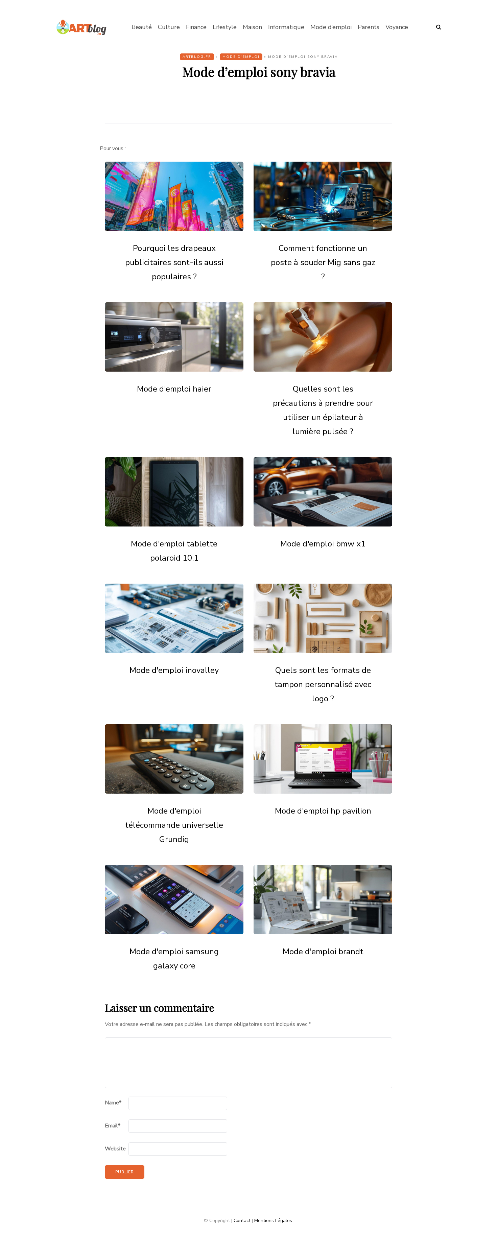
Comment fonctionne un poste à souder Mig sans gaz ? (323, 262)
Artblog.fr (197, 56)
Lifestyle (225, 27)
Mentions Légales (273, 1220)
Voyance (396, 27)
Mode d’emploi (331, 27)
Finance (196, 27)
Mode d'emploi (241, 56)
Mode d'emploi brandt (323, 951)
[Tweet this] (71, 126)
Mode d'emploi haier (174, 388)
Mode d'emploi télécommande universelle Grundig (174, 825)
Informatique (286, 27)
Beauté (142, 27)
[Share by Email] (71, 177)
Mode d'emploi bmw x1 (322, 543)
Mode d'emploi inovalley (174, 670)
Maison (252, 27)
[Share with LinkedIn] (71, 143)
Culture (169, 27)
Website (115, 1148)
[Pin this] (71, 160)
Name (113, 1102)
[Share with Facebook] (71, 109)
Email (112, 1125)
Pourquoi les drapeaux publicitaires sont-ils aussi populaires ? (174, 262)
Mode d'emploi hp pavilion (323, 810)
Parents (368, 27)
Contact (242, 1220)
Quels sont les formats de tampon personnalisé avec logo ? (323, 684)
